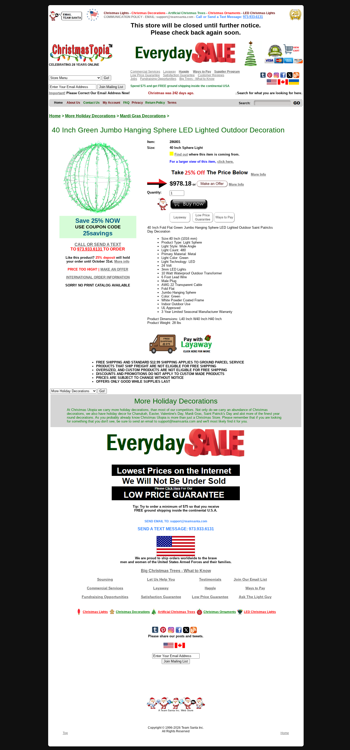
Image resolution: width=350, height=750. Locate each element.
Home (55, 116)
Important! (57, 93)
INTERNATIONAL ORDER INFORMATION (98, 277)
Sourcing (105, 579)
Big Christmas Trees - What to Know (176, 571)
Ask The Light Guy (255, 597)
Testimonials (210, 579)
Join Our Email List (250, 579)
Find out (181, 154)
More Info (258, 174)
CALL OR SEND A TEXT (98, 244)
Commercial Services (145, 71)
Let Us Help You (161, 579)
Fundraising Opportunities (158, 79)
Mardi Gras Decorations (143, 116)
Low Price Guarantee (145, 75)
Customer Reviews (211, 75)
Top (65, 733)
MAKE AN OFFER (114, 269)
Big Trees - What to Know (196, 79)
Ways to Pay (255, 588)
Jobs (133, 79)
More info (121, 261)
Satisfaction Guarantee (179, 75)
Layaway (169, 71)
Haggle (210, 588)
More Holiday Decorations (90, 116)
